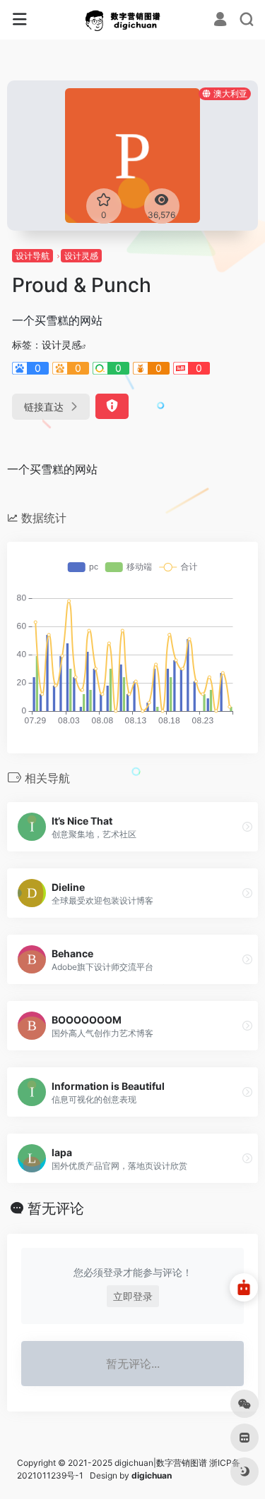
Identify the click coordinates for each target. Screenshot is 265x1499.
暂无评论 (56, 1208)
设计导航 (32, 255)
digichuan (151, 1475)
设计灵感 (81, 255)
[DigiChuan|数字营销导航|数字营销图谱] (132, 20)
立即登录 (133, 1296)
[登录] (220, 21)
